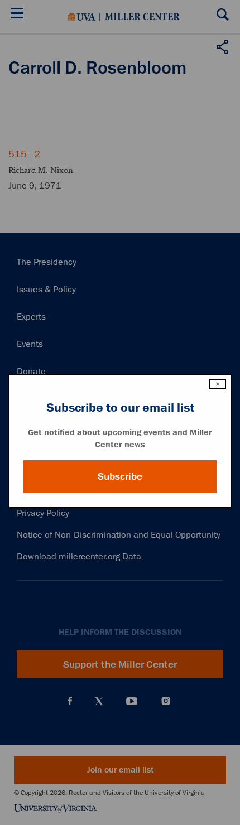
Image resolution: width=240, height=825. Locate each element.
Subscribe (120, 476)
